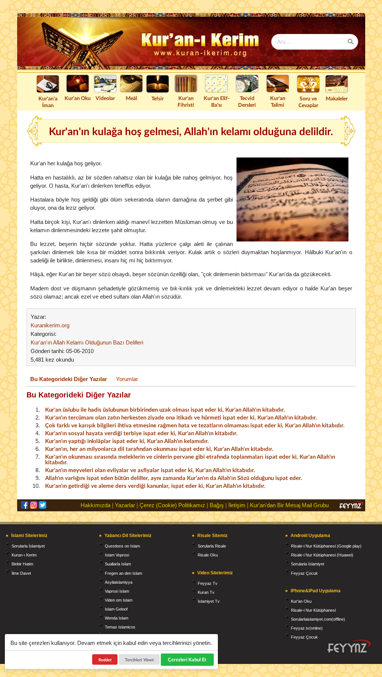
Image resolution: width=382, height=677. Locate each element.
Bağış (217, 505)
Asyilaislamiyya (118, 582)
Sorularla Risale (212, 546)
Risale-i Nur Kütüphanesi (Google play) (326, 546)
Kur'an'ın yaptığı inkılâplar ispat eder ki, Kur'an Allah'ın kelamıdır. (127, 440)
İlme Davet (21, 573)
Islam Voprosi (117, 555)
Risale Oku (208, 555)
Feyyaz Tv (207, 583)
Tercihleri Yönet (139, 659)
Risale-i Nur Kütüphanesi (313, 610)
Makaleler (337, 98)
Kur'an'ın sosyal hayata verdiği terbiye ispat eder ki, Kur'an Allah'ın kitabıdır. (141, 433)
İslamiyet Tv (209, 601)
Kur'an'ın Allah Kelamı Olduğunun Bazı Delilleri (87, 342)
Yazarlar (125, 505)
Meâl (131, 98)
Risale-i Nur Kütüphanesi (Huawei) (322, 555)
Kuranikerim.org (50, 325)
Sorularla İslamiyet (28, 546)
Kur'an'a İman (47, 101)
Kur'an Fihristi (186, 101)
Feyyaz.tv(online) (307, 628)
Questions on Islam (122, 546)
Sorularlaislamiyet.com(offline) (318, 619)
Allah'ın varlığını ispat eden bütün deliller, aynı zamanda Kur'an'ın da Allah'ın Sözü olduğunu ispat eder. (173, 477)
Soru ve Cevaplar (308, 101)
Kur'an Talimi (277, 101)
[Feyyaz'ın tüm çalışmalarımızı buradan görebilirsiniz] (349, 646)
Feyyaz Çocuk (304, 573)
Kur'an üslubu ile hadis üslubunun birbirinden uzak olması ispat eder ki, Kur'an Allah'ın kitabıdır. (165, 409)
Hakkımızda (95, 505)
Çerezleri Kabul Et (187, 659)
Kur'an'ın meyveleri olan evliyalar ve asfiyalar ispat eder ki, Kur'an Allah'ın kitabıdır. (150, 470)
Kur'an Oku (78, 98)
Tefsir (157, 98)
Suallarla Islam (118, 564)
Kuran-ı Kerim (24, 555)
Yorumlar (127, 379)
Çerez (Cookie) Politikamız (172, 505)
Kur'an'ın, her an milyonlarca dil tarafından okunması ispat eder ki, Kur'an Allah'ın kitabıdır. (159, 448)
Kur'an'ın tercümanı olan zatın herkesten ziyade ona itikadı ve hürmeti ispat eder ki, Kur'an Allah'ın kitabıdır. (181, 417)
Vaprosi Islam (117, 591)
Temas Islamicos (120, 627)
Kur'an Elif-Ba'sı (216, 101)
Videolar (105, 98)
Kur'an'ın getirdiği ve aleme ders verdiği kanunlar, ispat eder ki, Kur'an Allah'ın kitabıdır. (155, 485)
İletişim (236, 505)
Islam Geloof (116, 609)
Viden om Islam (118, 600)
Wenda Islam (116, 618)
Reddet (105, 659)
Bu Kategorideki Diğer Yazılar (68, 379)
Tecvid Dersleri (247, 101)
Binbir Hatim (22, 564)
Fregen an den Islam (123, 573)
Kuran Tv (206, 592)
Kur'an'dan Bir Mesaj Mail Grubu (289, 505)
